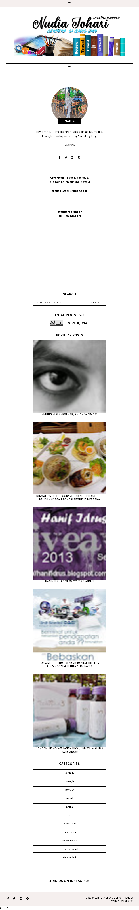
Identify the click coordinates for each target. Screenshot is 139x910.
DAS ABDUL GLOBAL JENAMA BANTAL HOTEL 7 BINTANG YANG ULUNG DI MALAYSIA (69, 664)
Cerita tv (69, 772)
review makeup (69, 832)
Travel (69, 798)
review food (69, 823)
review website (69, 857)
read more (69, 144)
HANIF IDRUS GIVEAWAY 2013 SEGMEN (69, 581)
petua (69, 806)
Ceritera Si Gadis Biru (107, 897)
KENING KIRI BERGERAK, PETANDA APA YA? (69, 414)
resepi (69, 815)
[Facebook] (59, 157)
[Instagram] (72, 157)
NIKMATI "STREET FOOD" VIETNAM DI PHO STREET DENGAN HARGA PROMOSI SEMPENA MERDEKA (69, 497)
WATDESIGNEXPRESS (122, 901)
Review (69, 789)
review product (69, 849)
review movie (69, 840)
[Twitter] (65, 157)
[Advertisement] (69, 259)
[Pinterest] (79, 157)
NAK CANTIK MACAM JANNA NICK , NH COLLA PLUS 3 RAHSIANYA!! (69, 749)
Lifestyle (70, 781)
